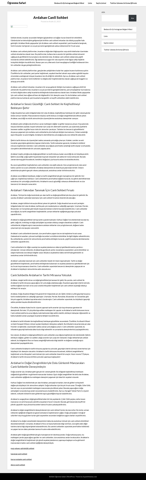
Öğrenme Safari (16, 2)
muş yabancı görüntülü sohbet (22, 448)
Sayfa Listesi (101, 3)
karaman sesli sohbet (19, 454)
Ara (103, 12)
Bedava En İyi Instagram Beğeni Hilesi (69, 3)
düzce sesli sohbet (18, 465)
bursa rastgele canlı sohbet (21, 459)
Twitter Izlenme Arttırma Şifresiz (123, 3)
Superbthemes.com (90, 477)
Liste (90, 3)
